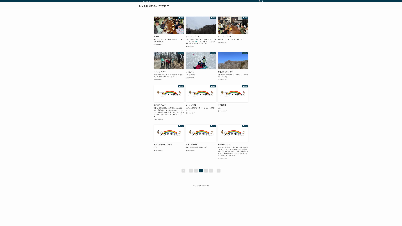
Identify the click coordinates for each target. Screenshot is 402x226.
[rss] (259, 1)
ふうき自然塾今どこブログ (153, 6)
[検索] (262, 1)
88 (218, 170)
